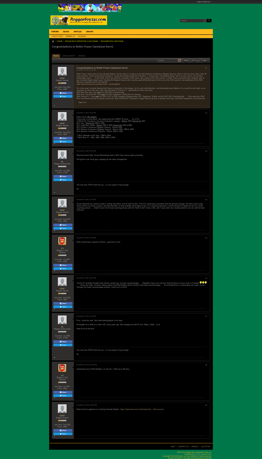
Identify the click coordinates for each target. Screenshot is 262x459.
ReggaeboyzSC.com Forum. (112, 41)
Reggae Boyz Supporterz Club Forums (81, 41)
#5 (206, 238)
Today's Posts (57, 36)
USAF (62, 78)
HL (62, 161)
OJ (62, 248)
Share (64, 93)
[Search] (209, 20)
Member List (70, 36)
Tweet (64, 96)
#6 (206, 278)
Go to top (205, 447)
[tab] (56, 56)
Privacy (195, 447)
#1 (206, 68)
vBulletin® (197, 454)
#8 (206, 365)
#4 (206, 200)
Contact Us (183, 447)
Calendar (82, 36)
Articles (77, 31)
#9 (206, 405)
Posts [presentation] (56, 56)
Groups (89, 31)
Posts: (60, 89)
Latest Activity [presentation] (68, 56)
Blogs (66, 31)
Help (173, 447)
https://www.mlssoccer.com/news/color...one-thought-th (98, 84)
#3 (206, 151)
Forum (59, 41)
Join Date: (58, 87)
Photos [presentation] (81, 56)
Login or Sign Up (203, 2)
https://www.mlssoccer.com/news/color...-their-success (142, 409)
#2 (206, 113)
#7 (206, 316)
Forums (55, 31)
